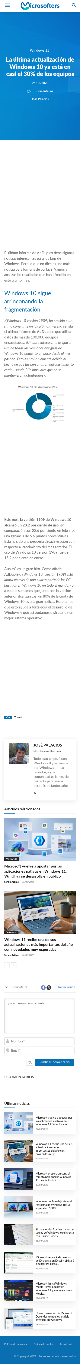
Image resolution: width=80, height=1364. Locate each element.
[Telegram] (66, 155)
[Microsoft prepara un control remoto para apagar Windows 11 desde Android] (18, 1179)
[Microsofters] (40, 5)
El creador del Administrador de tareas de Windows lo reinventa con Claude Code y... (55, 1233)
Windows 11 (39, 50)
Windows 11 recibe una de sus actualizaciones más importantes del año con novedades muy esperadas (38, 945)
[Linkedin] (56, 155)
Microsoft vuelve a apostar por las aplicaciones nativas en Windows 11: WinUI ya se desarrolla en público (35, 871)
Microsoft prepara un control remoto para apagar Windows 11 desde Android (53, 1177)
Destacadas (11, 932)
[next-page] (13, 965)
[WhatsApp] (46, 155)
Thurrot (18, 717)
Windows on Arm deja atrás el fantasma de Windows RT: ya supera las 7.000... (54, 1205)
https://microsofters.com (47, 751)
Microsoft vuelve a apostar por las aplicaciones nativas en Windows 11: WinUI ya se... (54, 1121)
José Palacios (40, 99)
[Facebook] (27, 155)
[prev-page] (7, 965)
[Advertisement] (40, 205)
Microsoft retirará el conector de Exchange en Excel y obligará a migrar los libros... (55, 1261)
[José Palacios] (19, 769)
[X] (37, 155)
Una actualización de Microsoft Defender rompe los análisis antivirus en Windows (54, 1316)
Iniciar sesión (66, 987)
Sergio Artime (11, 882)
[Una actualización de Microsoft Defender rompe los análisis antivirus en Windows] (18, 1318)
